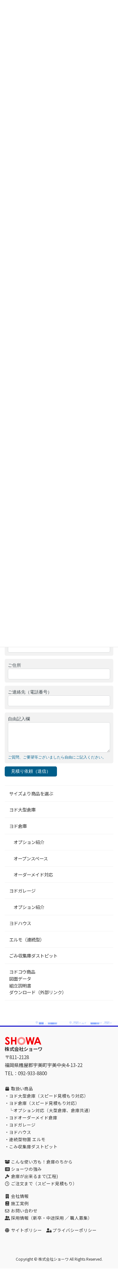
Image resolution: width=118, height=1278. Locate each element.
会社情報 (20, 1196)
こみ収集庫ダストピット (33, 1146)
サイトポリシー (26, 1230)
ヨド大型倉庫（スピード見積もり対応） (48, 1096)
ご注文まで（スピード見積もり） (44, 1183)
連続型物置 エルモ (27, 1139)
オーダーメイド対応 (31, 874)
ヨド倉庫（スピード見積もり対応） (44, 1103)
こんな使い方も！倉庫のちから (42, 1161)
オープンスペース (28, 858)
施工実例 (20, 1203)
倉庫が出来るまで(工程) (34, 1176)
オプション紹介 (26, 842)
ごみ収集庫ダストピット (33, 955)
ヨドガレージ (22, 890)
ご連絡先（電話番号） (30, 692)
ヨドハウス (20, 923)
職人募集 (79, 1218)
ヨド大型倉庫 (22, 809)
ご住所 (14, 665)
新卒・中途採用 (48, 1218)
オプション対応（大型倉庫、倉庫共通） (53, 1110)
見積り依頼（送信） (31, 771)
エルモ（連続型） (26, 939)
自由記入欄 (19, 718)
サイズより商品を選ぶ (31, 793)
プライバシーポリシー (75, 1230)
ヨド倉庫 (18, 826)
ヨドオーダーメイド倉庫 (33, 1117)
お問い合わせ (24, 1210)
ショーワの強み (26, 1169)
